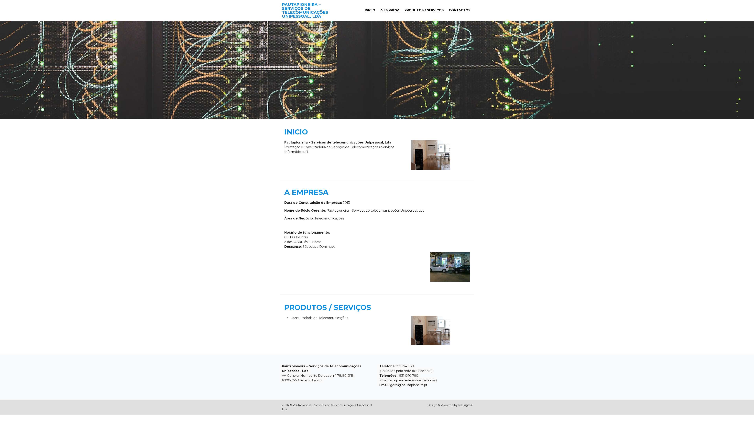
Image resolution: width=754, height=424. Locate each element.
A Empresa (389, 10)
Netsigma (465, 405)
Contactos (459, 10)
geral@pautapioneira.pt (408, 385)
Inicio (370, 10)
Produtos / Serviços (424, 10)
